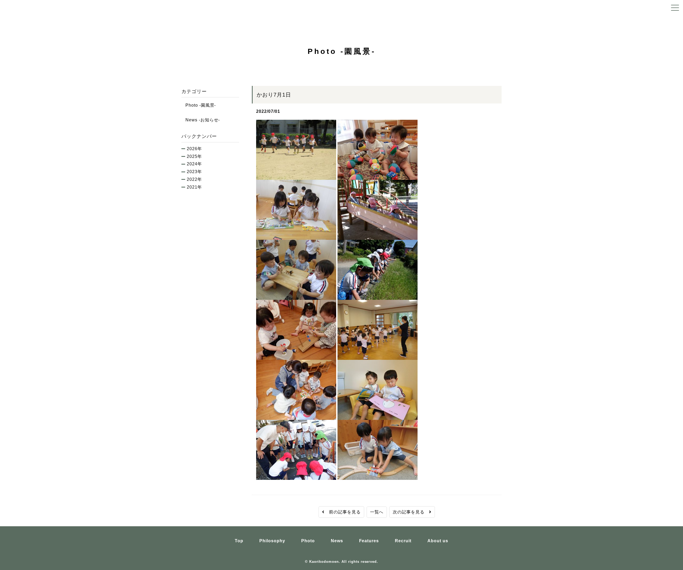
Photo (308, 541)
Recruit (403, 541)
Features (369, 541)
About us (437, 541)
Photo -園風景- (198, 105)
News (337, 541)
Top (239, 541)
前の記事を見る (342, 512)
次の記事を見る (411, 512)
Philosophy (272, 541)
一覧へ (377, 512)
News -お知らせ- (200, 120)
